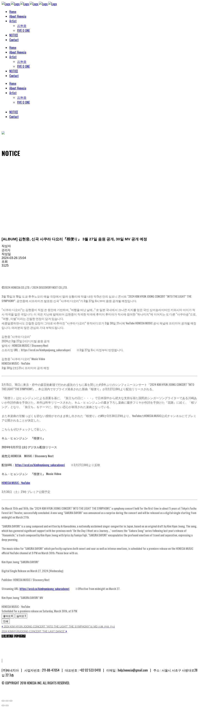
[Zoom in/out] (10, 700)
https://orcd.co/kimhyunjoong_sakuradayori (40, 465)
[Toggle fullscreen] (7, 700)
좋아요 (8, 616)
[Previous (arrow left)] (3, 705)
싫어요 (21, 616)
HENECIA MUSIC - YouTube (16, 482)
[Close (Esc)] (3, 700)
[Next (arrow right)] (7, 705)
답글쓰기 (20, 636)
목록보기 (7, 636)
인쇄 (5, 621)
